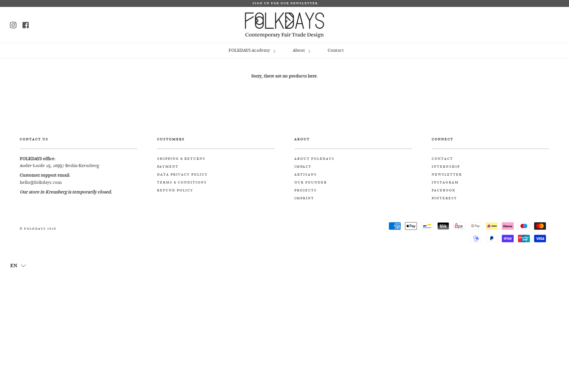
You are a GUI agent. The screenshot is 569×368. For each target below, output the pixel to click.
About (299, 50)
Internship (446, 167)
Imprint (304, 198)
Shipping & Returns (181, 159)
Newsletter (447, 175)
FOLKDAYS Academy (250, 50)
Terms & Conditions (182, 182)
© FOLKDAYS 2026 (38, 229)
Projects (305, 190)
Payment (167, 167)
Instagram (445, 182)
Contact (336, 50)
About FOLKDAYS (314, 159)
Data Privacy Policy (182, 175)
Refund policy (175, 190)
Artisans (305, 175)
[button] (18, 265)
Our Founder (310, 182)
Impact (303, 167)
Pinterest (444, 198)
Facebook (443, 190)
